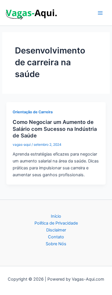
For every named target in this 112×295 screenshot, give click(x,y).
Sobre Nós (56, 243)
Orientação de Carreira (33, 112)
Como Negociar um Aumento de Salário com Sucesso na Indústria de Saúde (55, 129)
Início (56, 216)
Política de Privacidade (56, 223)
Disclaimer (56, 230)
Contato (56, 237)
